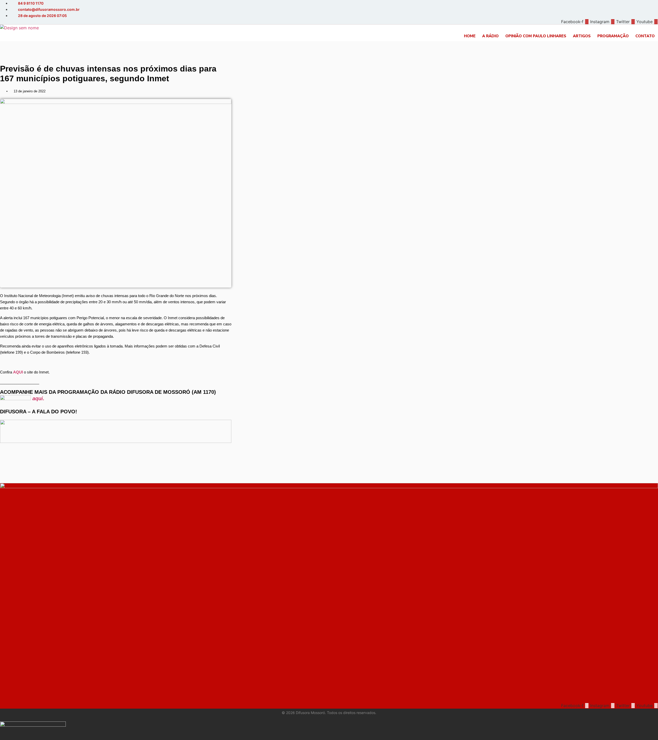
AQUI (18, 372)
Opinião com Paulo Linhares (535, 36)
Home (470, 36)
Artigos (582, 36)
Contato (645, 36)
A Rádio (490, 36)
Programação (613, 36)
